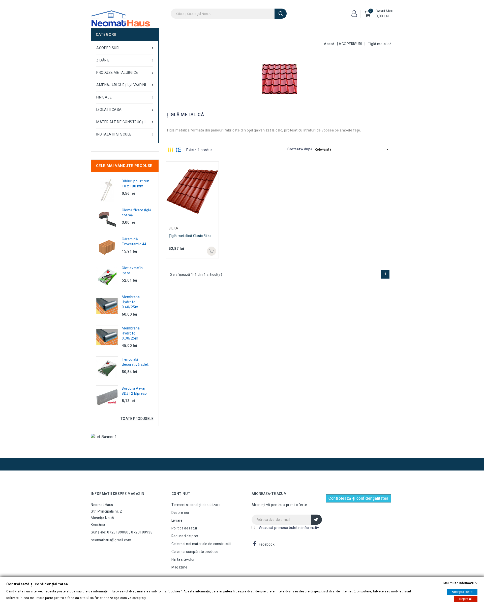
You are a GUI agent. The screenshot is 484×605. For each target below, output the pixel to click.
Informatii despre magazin (117, 493)
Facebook (267, 544)
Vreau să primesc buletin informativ (289, 527)
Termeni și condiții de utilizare (196, 505)
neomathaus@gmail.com (111, 540)
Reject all (465, 598)
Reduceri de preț (185, 536)
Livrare (177, 520)
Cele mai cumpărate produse (195, 551)
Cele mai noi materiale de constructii (201, 544)
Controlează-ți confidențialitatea (358, 498)
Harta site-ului (182, 559)
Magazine (179, 567)
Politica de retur (184, 528)
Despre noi (180, 512)
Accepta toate (462, 591)
